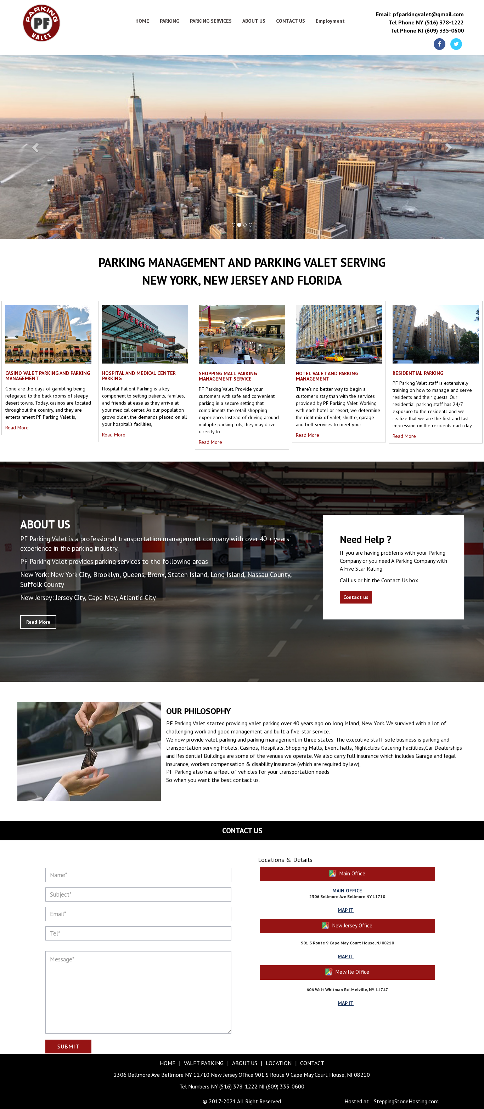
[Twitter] (456, 44)
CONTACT (312, 1063)
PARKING (169, 21)
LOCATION (279, 1063)
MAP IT (346, 910)
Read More (17, 427)
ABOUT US (253, 21)
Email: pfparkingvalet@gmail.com (420, 14)
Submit (68, 1046)
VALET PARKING (204, 1063)
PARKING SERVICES (211, 21)
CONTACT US (290, 21)
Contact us (355, 597)
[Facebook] (439, 44)
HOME (142, 21)
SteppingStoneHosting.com (406, 1101)
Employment (330, 21)
